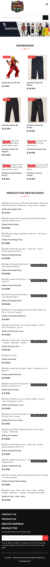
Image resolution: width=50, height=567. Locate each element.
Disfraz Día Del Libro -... (11, 346)
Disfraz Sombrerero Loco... (13, 331)
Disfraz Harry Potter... (11, 224)
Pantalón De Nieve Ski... (37, 149)
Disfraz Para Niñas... (10, 435)
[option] (25, 29)
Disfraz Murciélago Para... (12, 240)
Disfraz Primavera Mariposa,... (14, 316)
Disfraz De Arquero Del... (12, 209)
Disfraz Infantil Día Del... (12, 255)
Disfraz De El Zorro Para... (12, 420)
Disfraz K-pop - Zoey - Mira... (14, 496)
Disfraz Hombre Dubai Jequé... (14, 481)
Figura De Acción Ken (11, 83)
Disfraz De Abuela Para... (12, 270)
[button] (4, 29)
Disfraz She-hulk (9, 359)
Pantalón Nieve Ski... (10, 125)
